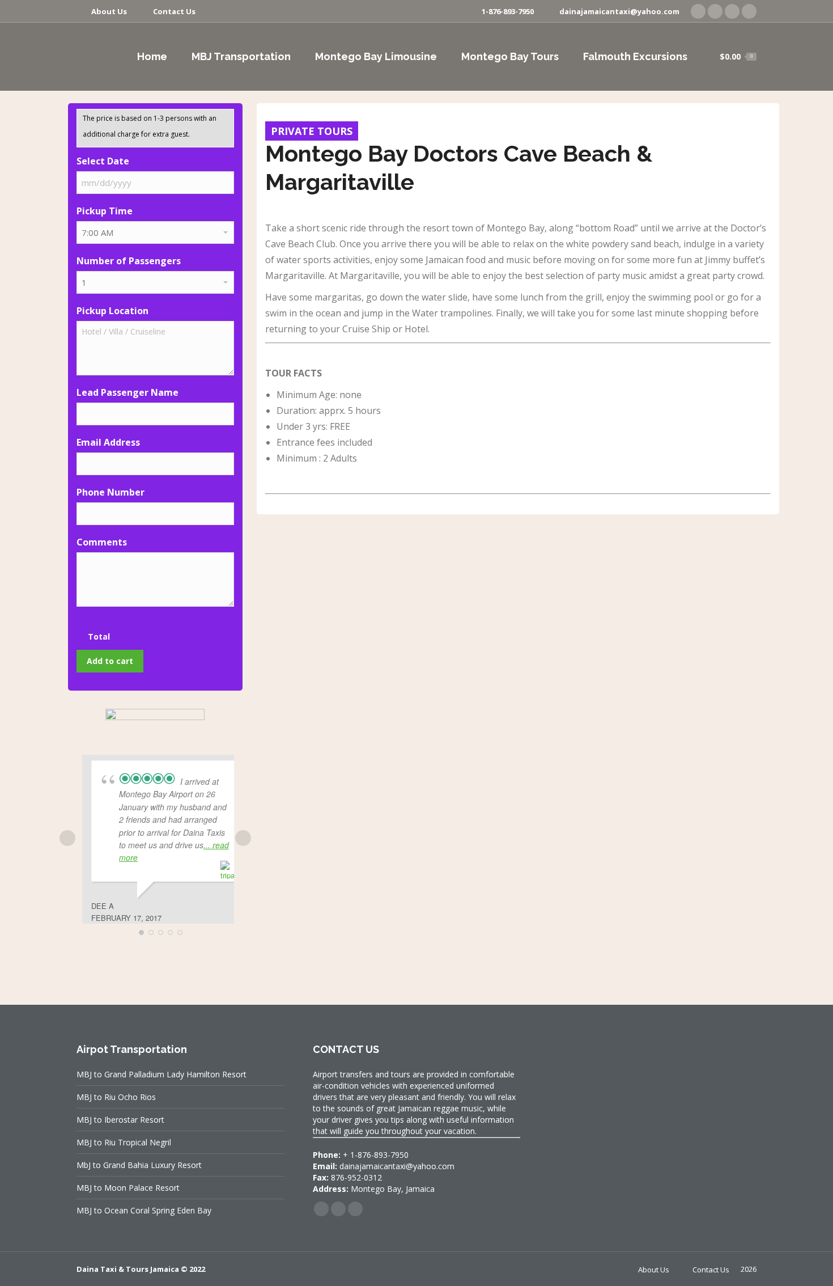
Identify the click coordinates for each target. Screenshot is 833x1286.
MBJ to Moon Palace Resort (128, 1187)
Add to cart (110, 660)
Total (99, 636)
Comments (101, 542)
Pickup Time (104, 211)
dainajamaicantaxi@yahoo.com (619, 11)
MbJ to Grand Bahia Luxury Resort (139, 1165)
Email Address (108, 442)
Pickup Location (112, 310)
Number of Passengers (128, 260)
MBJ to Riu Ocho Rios (116, 1097)
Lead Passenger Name (127, 392)
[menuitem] (101, 11)
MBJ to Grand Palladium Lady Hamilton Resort (161, 1074)
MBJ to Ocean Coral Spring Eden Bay (143, 1210)
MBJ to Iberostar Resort (120, 1119)
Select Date (102, 161)
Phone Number (110, 492)
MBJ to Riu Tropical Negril (123, 1142)
